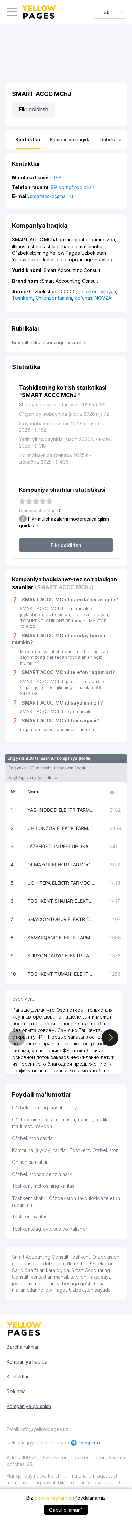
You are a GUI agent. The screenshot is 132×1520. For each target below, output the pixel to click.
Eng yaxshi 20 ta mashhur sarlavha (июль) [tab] (48, 767)
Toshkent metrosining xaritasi (43, 1186)
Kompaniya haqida (27, 1362)
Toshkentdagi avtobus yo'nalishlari (50, 1229)
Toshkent (22, 298)
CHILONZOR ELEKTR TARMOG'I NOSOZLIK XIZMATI (61, 828)
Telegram (89, 1442)
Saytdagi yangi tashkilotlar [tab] (33, 777)
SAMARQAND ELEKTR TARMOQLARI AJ (61, 937)
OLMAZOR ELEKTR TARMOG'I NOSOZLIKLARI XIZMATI (61, 864)
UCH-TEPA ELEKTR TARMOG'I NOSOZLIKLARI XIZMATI (61, 883)
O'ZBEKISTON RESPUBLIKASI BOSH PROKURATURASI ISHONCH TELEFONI (61, 846)
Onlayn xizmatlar (30, 1162)
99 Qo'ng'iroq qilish (72, 187)
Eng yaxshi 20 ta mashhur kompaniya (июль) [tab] (50, 758)
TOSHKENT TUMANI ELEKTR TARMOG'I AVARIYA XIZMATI (61, 974)
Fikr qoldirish (33, 109)
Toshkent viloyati (97, 291)
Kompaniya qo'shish (29, 1406)
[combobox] (110, 12)
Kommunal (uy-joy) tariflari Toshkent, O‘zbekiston (65, 1150)
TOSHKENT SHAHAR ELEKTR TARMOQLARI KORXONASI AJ (61, 901)
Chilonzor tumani (54, 298)
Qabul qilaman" (66, 1510)
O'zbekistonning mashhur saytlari (48, 1107)
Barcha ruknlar (23, 1347)
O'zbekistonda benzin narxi (42, 1174)
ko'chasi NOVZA (93, 298)
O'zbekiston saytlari (34, 1138)
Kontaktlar (18, 1376)
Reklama (16, 1391)
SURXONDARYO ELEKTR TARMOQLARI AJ (61, 955)
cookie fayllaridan (54, 1498)
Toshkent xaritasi (30, 1217)
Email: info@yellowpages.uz (37, 1429)
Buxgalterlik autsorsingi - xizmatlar (49, 342)
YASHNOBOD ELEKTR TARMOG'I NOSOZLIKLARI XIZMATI (61, 810)
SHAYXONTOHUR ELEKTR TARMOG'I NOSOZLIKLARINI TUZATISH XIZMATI (61, 919)
